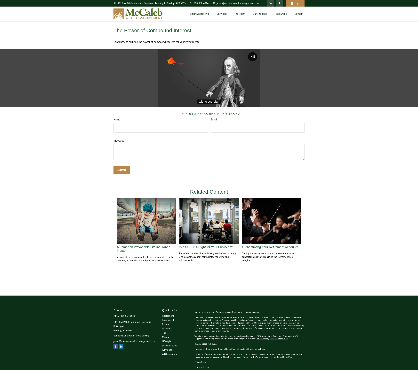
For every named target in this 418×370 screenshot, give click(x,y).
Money (165, 337)
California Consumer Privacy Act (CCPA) (281, 336)
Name (116, 119)
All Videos (167, 350)
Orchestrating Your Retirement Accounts (270, 247)
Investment (168, 320)
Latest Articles (169, 345)
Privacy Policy (200, 362)
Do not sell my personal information (272, 339)
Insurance (167, 328)
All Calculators (169, 354)
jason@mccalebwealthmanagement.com (238, 3)
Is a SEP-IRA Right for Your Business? (206, 247)
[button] (199, 14)
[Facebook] (279, 3)
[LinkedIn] (270, 3)
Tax (164, 333)
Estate (165, 324)
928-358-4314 (201, 3)
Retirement (168, 316)
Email (214, 119)
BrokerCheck (256, 312)
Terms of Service (201, 367)
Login (297, 3)
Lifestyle (166, 341)
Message (118, 140)
